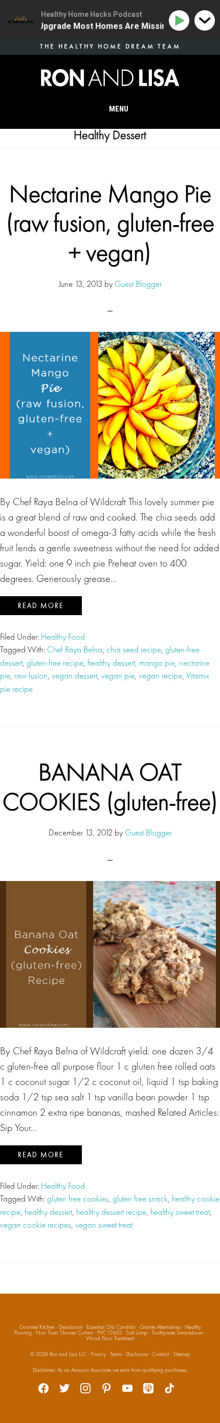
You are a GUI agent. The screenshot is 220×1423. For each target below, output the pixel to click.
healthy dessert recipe (111, 1211)
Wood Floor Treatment (110, 1338)
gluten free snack (140, 1198)
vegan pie (118, 675)
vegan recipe (160, 675)
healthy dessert (111, 662)
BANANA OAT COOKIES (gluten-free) (110, 786)
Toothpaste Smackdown (177, 1332)
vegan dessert (74, 675)
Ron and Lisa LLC (68, 1354)
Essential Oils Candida (111, 1326)
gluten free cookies (77, 1198)
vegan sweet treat (104, 1224)
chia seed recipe (133, 649)
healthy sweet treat (180, 1211)
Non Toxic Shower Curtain (64, 1332)
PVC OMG (109, 1332)
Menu (118, 109)
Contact (160, 1354)
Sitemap (181, 1354)
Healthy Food (63, 636)
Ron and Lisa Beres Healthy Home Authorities (110, 77)
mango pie (157, 662)
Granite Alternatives (160, 1326)
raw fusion (31, 675)
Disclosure (137, 1354)
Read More (41, 605)
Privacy (98, 1354)
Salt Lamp (136, 1332)
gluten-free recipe (55, 662)
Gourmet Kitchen (37, 1326)
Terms (116, 1354)
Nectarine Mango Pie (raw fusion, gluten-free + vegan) (110, 223)
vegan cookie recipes (35, 1224)
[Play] (180, 20)
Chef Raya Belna (74, 649)
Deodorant (70, 1326)
